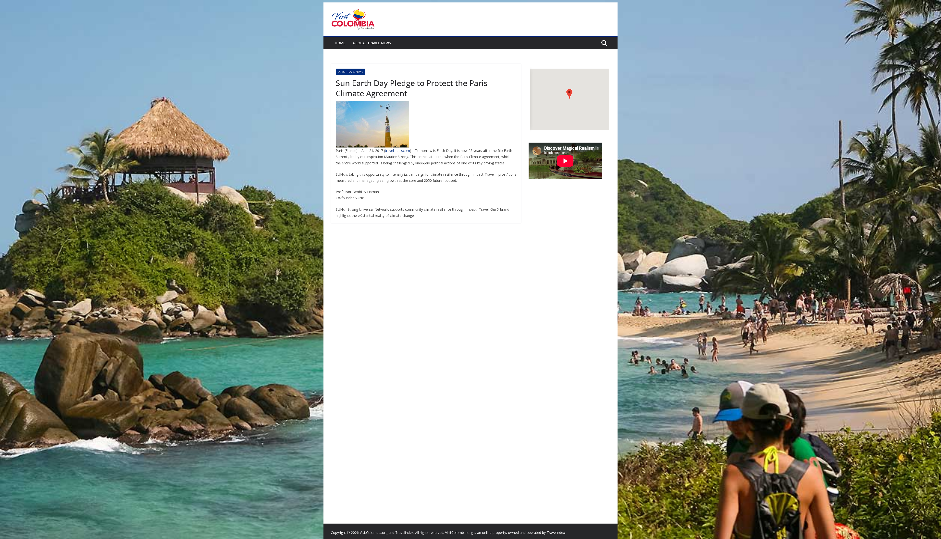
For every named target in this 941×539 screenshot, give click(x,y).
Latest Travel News (350, 72)
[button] (569, 94)
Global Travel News (372, 43)
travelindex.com (397, 150)
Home (340, 43)
